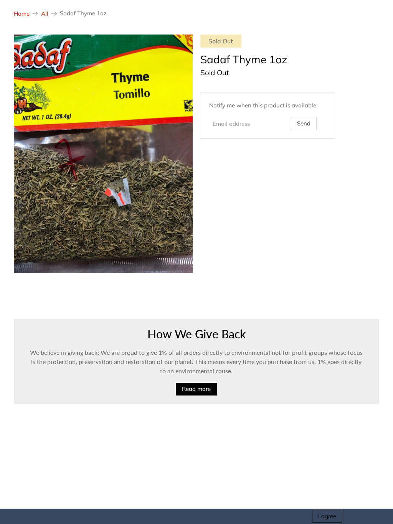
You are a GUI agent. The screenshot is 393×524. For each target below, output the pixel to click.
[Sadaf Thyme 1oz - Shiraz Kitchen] (103, 154)
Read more (196, 388)
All (44, 13)
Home (22, 13)
